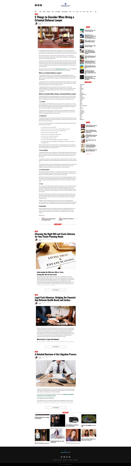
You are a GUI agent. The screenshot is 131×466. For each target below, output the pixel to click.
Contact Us (55, 459)
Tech (73, 11)
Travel (84, 11)
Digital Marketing (83, 94)
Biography (48, 11)
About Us (60, 459)
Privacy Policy (65, 459)
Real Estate (82, 110)
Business (44, 11)
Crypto (53, 11)
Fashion (81, 99)
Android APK (82, 84)
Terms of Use (75, 459)
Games (81, 100)
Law (80, 11)
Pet (80, 109)
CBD (80, 90)
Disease (81, 95)
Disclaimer (70, 459)
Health (70, 11)
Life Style (77, 11)
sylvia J (40, 240)
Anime (40, 11)
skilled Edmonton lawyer (61, 68)
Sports (87, 11)
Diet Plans (81, 93)
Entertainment (57, 11)
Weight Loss (82, 119)
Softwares (81, 113)
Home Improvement (65, 11)
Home (81, 104)
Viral (91, 11)
